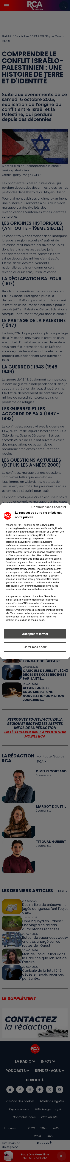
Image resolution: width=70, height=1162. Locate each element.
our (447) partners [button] (23, 524)
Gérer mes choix (35, 647)
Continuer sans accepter (48, 507)
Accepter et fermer (35, 634)
